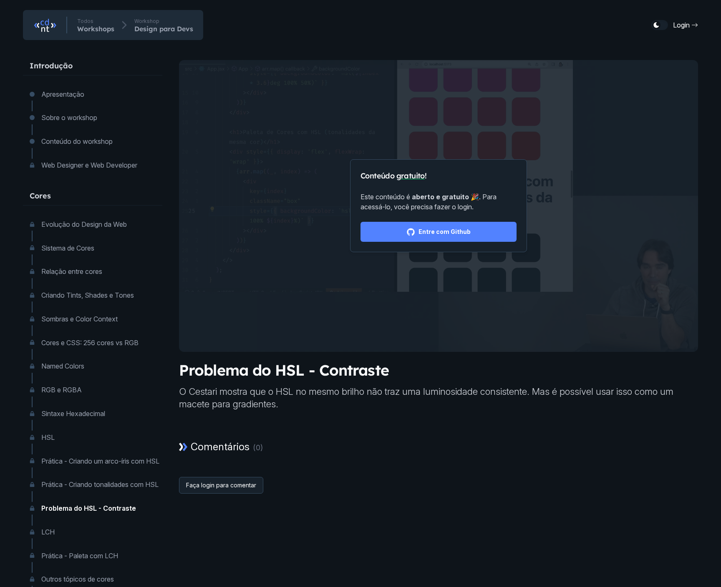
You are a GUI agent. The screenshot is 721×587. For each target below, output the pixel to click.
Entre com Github (444, 231)
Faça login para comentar (221, 485)
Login (681, 25)
